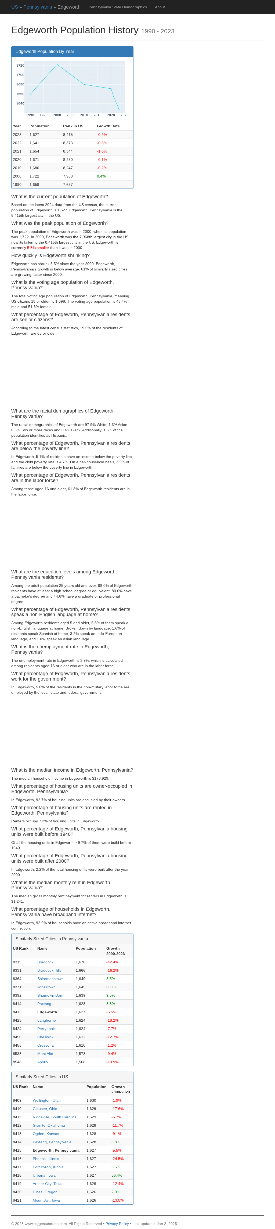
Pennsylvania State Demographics (118, 7)
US (14, 7)
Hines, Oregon (45, 1192)
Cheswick (45, 1037)
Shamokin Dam (50, 995)
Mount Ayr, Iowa (46, 1200)
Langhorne (46, 1020)
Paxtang (44, 1004)
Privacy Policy (117, 1223)
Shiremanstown (50, 979)
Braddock (45, 962)
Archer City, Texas (48, 1183)
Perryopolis (46, 1028)
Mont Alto (45, 1053)
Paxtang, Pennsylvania (52, 1142)
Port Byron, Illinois (48, 1167)
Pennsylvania (37, 7)
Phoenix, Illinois (46, 1158)
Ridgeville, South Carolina (55, 1117)
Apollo (42, 1062)
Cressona (45, 1045)
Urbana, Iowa (44, 1175)
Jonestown (46, 987)
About (160, 7)
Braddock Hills (49, 970)
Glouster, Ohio (45, 1109)
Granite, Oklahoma (49, 1125)
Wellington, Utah (47, 1100)
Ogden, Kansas (46, 1134)
